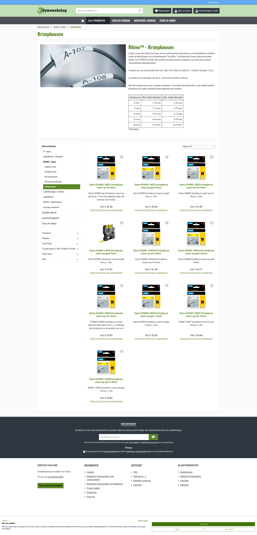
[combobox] (106, 10)
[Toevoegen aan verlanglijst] (121, 157)
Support (136, 465)
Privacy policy (143, 521)
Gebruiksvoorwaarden (149, 442)
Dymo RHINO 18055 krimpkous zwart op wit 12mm (106, 315)
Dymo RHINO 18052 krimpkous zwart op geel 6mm (151, 186)
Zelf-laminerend (50, 177)
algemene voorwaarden (136, 451)
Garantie (137, 485)
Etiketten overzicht (142, 480)
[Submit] (153, 437)
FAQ (135, 472)
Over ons (91, 496)
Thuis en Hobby (49, 223)
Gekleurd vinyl (50, 167)
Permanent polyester (53, 182)
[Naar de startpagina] (52, 10)
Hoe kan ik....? (140, 476)
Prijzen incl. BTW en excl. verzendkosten (106, 210)
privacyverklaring (111, 451)
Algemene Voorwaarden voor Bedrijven (105, 484)
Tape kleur (47, 243)
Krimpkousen (50, 187)
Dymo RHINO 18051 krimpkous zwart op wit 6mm (106, 186)
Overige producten (51, 207)
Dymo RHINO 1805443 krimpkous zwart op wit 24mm (151, 252)
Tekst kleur (47, 254)
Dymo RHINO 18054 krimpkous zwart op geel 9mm (106, 252)
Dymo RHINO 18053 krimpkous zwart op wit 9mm (196, 186)
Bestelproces (186, 472)
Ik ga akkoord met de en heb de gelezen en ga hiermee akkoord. (130, 451)
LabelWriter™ (48, 197)
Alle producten (49, 146)
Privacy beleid (93, 488)
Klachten (184, 480)
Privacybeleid (134, 442)
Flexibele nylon (50, 172)
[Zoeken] (140, 10)
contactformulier (55, 477)
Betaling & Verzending (190, 476)
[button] (6, 520)
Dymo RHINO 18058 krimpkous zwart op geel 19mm (106, 380)
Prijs (44, 259)
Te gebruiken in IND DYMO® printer (58, 248)
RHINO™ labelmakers (52, 202)
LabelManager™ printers (53, 192)
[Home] (82, 20)
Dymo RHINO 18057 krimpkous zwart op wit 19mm (196, 315)
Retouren (184, 485)
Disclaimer (92, 492)
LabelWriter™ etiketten (53, 156)
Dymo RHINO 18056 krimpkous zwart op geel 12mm (151, 315)
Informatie (91, 465)
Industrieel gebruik (50, 218)
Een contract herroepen (50, 485)
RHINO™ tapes (49, 162)
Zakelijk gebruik (49, 212)
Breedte (45, 238)
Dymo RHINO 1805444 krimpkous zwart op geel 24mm (196, 252)
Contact (90, 472)
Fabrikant (46, 233)
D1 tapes (47, 151)
